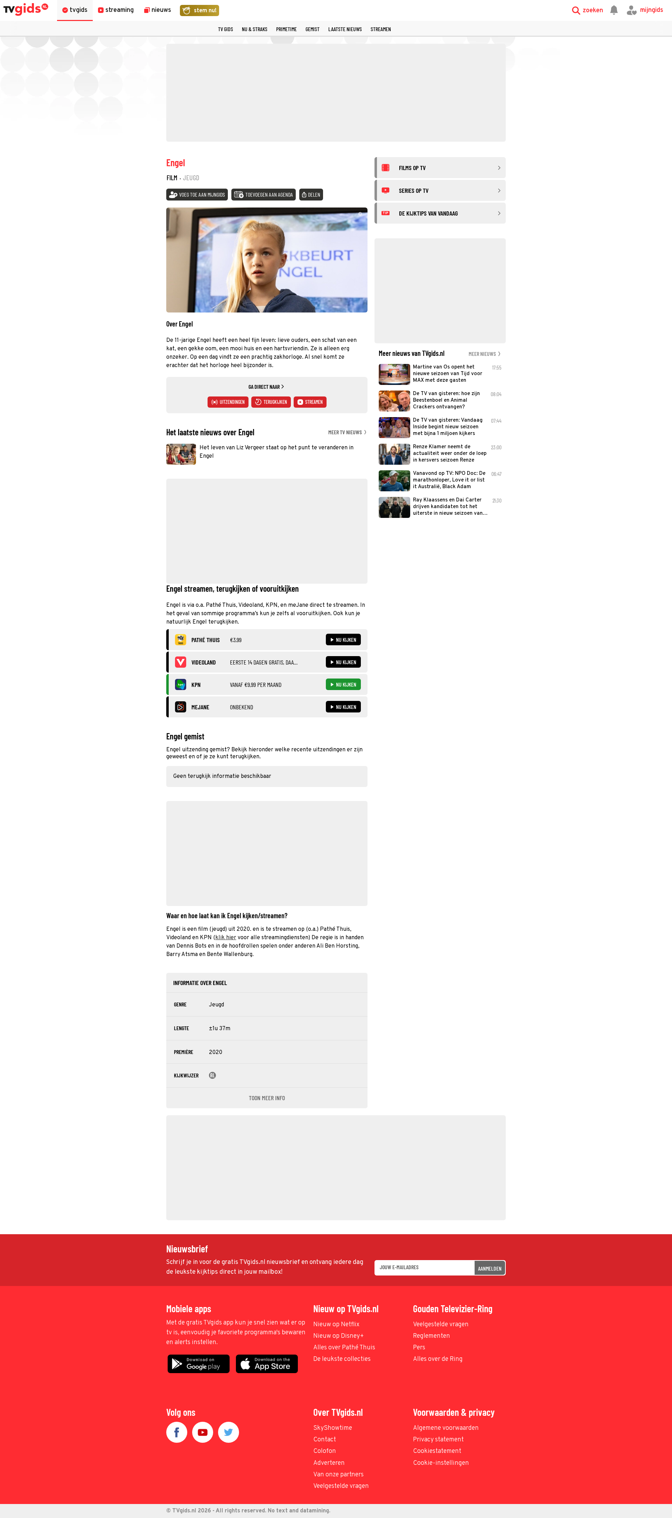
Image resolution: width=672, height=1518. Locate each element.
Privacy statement (438, 1440)
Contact (324, 1440)
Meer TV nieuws (345, 432)
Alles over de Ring (438, 1359)
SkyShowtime (332, 1428)
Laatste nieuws (345, 29)
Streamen (381, 29)
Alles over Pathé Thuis (344, 1348)
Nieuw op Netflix (336, 1325)
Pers (419, 1348)
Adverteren (329, 1463)
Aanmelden (490, 1268)
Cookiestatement (437, 1451)
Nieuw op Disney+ (338, 1336)
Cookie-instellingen (441, 1463)
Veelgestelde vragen (441, 1325)
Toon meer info (267, 1098)
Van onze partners (338, 1475)
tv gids (225, 29)
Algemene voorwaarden (446, 1428)
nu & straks (254, 29)
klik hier (225, 937)
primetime (286, 29)
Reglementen (431, 1336)
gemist (313, 29)
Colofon (324, 1451)
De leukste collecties (342, 1359)
